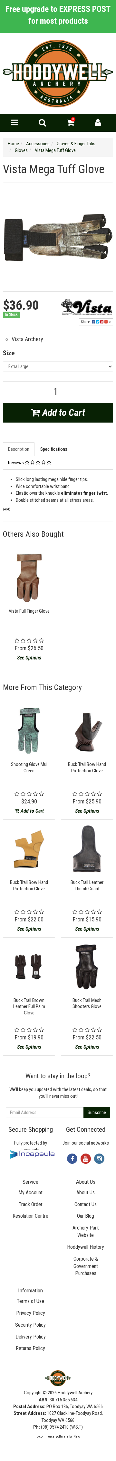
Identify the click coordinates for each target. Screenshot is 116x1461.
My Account (30, 1192)
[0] (70, 124)
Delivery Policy (30, 1337)
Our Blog (85, 1216)
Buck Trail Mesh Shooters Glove (87, 1003)
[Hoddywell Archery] (58, 73)
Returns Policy (30, 1348)
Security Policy (30, 1325)
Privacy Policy (30, 1313)
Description (18, 449)
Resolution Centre (30, 1216)
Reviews (16, 463)
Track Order (31, 1204)
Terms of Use (30, 1301)
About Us (85, 1192)
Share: (86, 322)
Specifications (53, 449)
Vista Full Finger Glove (29, 611)
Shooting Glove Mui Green (29, 767)
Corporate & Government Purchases (85, 1266)
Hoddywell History (85, 1247)
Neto (76, 1436)
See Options (29, 658)
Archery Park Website (85, 1231)
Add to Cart (62, 412)
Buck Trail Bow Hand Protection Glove (87, 767)
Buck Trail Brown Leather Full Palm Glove (29, 1006)
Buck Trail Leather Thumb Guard (87, 885)
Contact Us (85, 1204)
